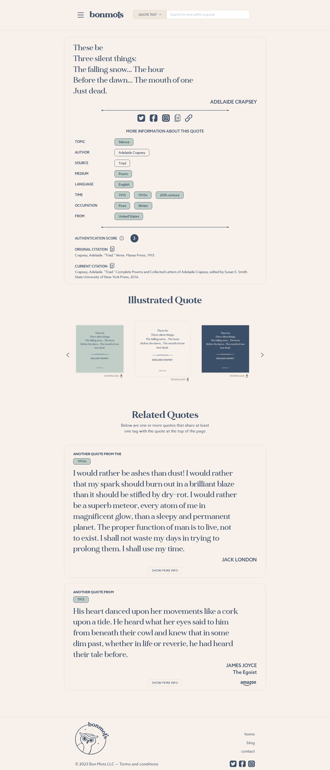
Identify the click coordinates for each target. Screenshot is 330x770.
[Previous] (67, 354)
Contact (248, 751)
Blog (251, 743)
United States (129, 216)
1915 (122, 195)
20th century (170, 195)
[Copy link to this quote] (189, 118)
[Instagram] (250, 763)
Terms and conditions (138, 764)
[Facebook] (241, 763)
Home (249, 734)
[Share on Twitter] (141, 118)
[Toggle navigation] (80, 15)
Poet (122, 205)
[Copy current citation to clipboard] (112, 265)
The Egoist (245, 672)
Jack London (239, 560)
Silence (124, 142)
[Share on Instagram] (166, 118)
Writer (143, 205)
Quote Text (148, 15)
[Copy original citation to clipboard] (112, 248)
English (124, 184)
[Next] (262, 354)
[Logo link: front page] (106, 13)
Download (111, 375)
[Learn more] (122, 238)
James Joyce (241, 665)
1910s (142, 195)
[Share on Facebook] (153, 118)
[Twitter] (232, 763)
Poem (123, 173)
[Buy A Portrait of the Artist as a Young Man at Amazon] (248, 683)
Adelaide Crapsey (233, 102)
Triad (122, 163)
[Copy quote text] (177, 118)
